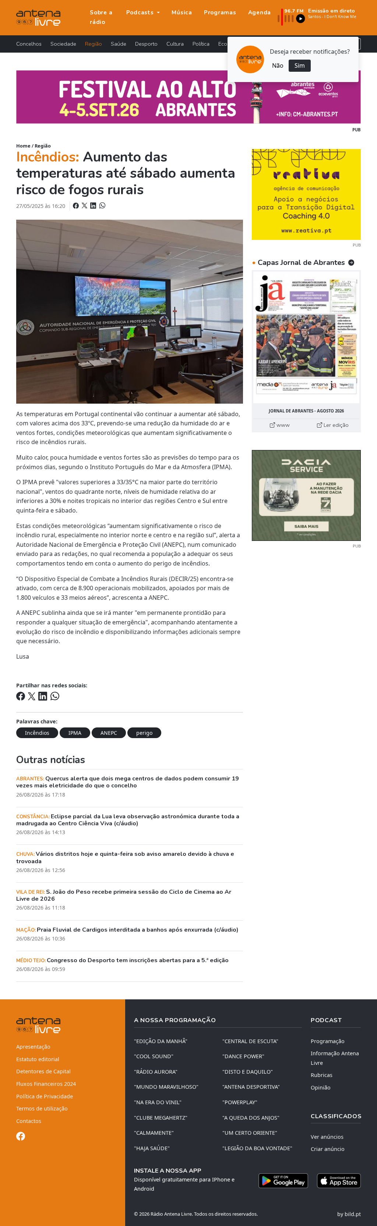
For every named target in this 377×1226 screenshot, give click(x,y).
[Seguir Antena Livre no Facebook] (20, 1137)
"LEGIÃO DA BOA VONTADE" (257, 1148)
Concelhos (29, 43)
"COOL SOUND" (153, 1056)
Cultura (175, 43)
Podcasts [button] (141, 12)
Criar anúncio (328, 1148)
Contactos (28, 1120)
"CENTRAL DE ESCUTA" (250, 1041)
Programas (220, 12)
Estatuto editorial (37, 1059)
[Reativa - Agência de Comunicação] (306, 194)
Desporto (146, 43)
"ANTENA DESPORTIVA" (251, 1086)
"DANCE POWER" (243, 1056)
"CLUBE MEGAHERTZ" (160, 1117)
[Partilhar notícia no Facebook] (76, 206)
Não (277, 65)
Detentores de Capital (43, 1071)
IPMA (74, 732)
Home (23, 145)
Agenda (259, 12)
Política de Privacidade (44, 1096)
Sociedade (63, 43)
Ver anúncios (327, 1136)
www (282, 425)
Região (93, 43)
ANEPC (109, 732)
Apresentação (33, 1046)
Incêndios (37, 732)
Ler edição (335, 425)
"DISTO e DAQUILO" (247, 1071)
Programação (328, 1041)
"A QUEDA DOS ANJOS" (250, 1117)
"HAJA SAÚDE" (152, 1148)
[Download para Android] (283, 1180)
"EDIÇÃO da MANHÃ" (160, 1041)
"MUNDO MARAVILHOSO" (166, 1086)
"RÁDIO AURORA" (155, 1071)
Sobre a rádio (101, 17)
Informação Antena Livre (335, 1058)
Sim (300, 65)
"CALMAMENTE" (154, 1132)
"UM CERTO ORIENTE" (249, 1132)
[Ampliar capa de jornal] (306, 337)
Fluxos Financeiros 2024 (46, 1083)
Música (182, 12)
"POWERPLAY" (239, 1102)
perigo (144, 732)
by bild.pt (349, 1214)
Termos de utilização (42, 1108)
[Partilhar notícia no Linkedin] (94, 206)
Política (201, 43)
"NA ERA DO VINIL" (158, 1102)
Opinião (321, 1087)
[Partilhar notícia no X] (85, 206)
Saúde (118, 43)
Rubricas (321, 1074)
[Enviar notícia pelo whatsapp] (102, 206)
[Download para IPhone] (339, 1180)
